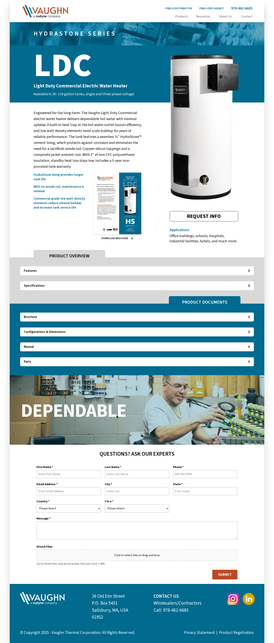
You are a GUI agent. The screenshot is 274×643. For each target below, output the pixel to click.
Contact (246, 16)
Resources (203, 16)
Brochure (30, 317)
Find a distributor (179, 8)
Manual (29, 346)
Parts (27, 361)
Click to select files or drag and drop (137, 555)
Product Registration (236, 632)
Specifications (34, 285)
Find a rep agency (211, 8)
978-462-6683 (241, 8)
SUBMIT (225, 574)
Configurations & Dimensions (45, 332)
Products (181, 16)
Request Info (204, 216)
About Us (225, 16)
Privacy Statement (199, 632)
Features (30, 270)
